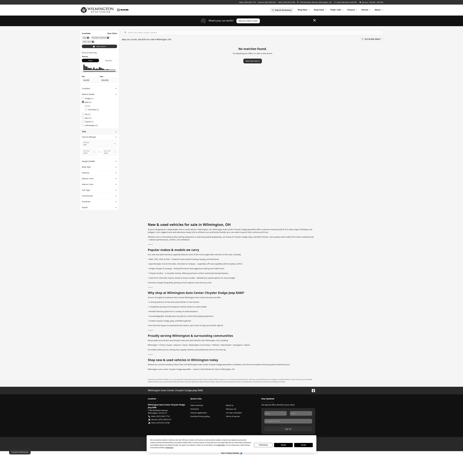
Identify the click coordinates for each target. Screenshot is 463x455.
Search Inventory (283, 10)
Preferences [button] (169, 447)
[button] (314, 2)
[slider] (81, 71)
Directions (194, 409)
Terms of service (233, 416)
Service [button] (364, 9)
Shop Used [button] (319, 9)
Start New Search (253, 61)
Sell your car (231, 409)
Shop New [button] (302, 9)
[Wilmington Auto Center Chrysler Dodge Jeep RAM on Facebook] (312, 390)
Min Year (86, 151)
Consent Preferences (19, 452)
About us (229, 405)
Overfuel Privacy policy (200, 416)
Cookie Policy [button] (220, 445)
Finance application (198, 412)
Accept (303, 445)
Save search (101, 46)
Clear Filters (112, 33)
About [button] (378, 9)
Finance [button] (351, 9)
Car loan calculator (234, 412)
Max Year (107, 151)
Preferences (263, 445)
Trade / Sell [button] (335, 9)
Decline (283, 445)
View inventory (196, 405)
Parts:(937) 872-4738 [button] (160, 422)
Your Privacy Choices (230, 453)
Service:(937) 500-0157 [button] (161, 419)
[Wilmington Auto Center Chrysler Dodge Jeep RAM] (106, 10)
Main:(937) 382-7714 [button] (160, 416)
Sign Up (288, 429)
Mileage (86, 142)
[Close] (314, 20)
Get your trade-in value (248, 21)
